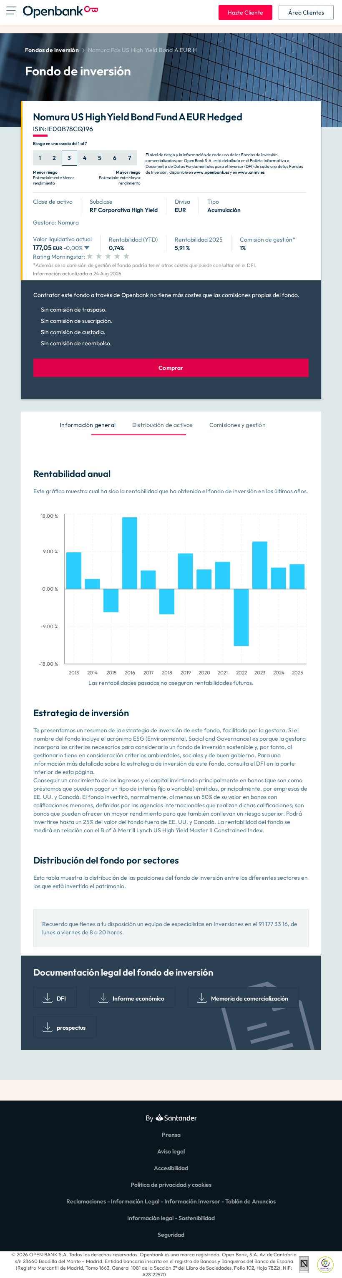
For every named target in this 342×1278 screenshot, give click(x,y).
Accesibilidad (171, 1168)
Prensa (171, 1134)
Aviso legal (171, 1151)
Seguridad (171, 1234)
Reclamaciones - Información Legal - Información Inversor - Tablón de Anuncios (171, 1201)
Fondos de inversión (52, 50)
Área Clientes (306, 12)
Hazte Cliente (245, 12)
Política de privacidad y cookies (171, 1184)
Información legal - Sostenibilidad (171, 1218)
